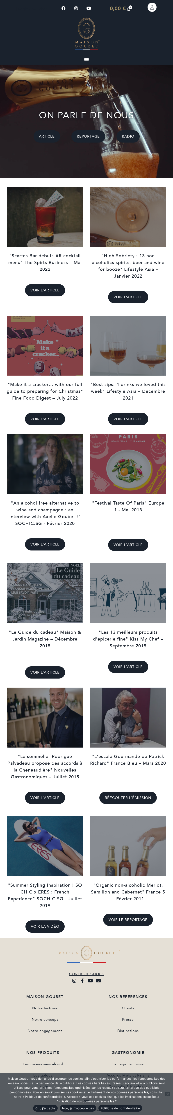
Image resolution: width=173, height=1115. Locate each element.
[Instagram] (76, 8)
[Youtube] (89, 8)
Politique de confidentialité (120, 1108)
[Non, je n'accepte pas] (167, 1094)
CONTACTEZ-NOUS (86, 974)
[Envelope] (98, 981)
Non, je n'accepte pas (78, 1108)
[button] (86, 59)
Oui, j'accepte (45, 1108)
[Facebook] (64, 8)
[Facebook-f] (82, 981)
